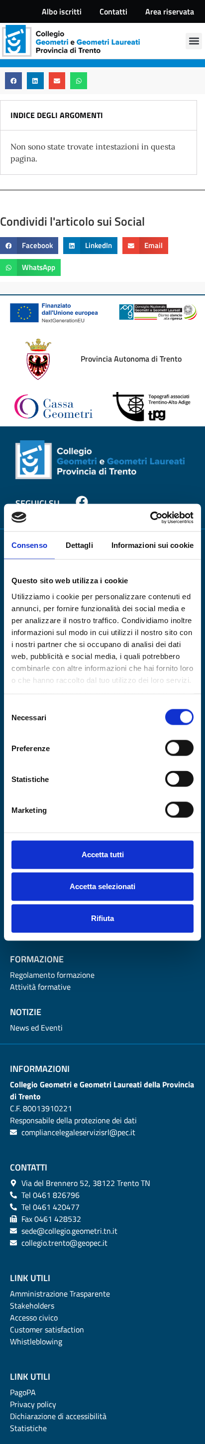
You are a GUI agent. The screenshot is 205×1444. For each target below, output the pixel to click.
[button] (194, 41)
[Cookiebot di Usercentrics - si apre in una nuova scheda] (150, 517)
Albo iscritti (62, 11)
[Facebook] (82, 501)
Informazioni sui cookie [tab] (152, 545)
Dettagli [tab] (79, 545)
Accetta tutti (103, 854)
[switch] (179, 748)
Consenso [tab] (29, 545)
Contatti (113, 11)
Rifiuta (102, 918)
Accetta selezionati (102, 886)
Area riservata (169, 11)
